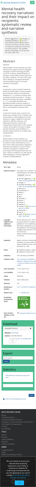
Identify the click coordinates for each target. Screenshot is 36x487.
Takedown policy (8, 417)
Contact (4, 426)
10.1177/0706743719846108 (26, 287)
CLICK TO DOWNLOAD (23, 339)
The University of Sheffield (25, 259)
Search (4, 435)
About (4, 415)
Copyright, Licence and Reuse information (17, 422)
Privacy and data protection (12, 420)
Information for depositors (12, 424)
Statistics (5, 442)
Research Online (15, 2)
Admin (31, 395)
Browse (4, 437)
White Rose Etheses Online (12, 454)
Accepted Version (11, 328)
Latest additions (8, 439)
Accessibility (6, 429)
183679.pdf (14, 333)
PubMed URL (25, 293)
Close (19, 483)
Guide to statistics (8, 444)
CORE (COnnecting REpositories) (15, 399)
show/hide (21, 175)
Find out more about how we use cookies (20, 476)
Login (4, 452)
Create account (7, 450)
